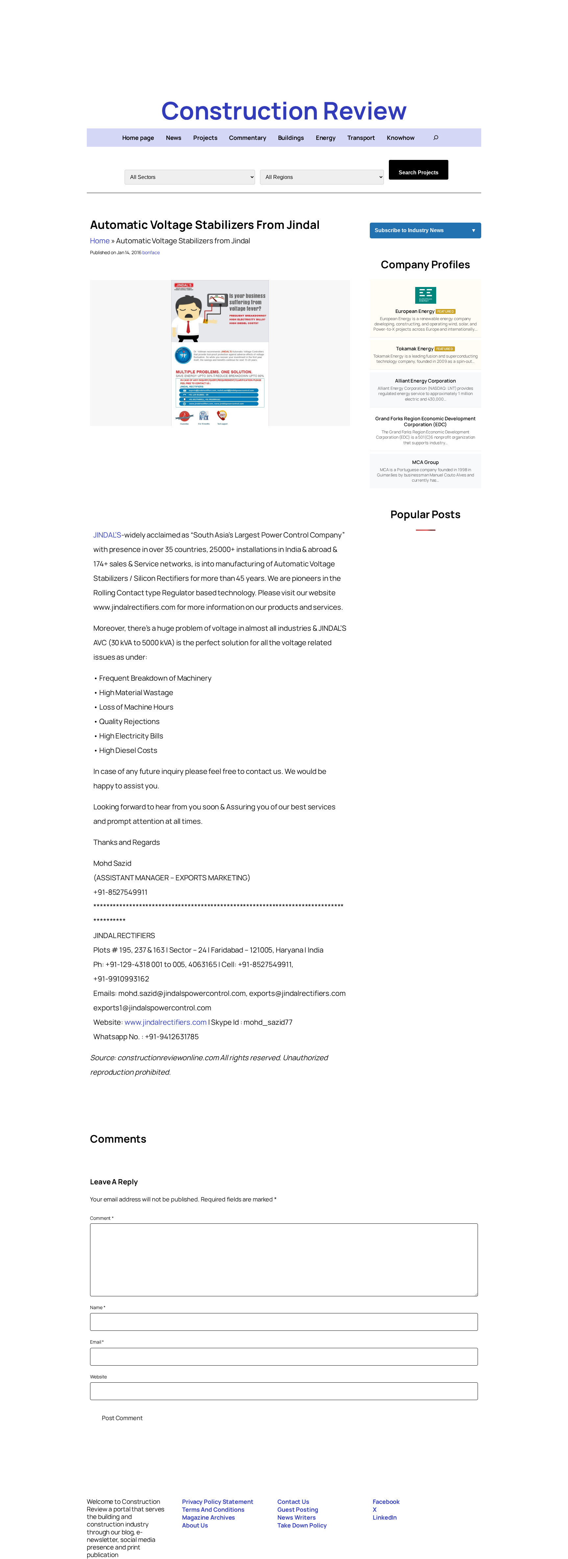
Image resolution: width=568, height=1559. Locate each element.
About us (195, 1525)
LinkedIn (385, 1517)
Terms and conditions (213, 1509)
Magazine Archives (208, 1517)
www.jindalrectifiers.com (165, 1022)
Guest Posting (297, 1509)
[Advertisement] (284, 46)
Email (97, 1342)
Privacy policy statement (217, 1501)
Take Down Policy (301, 1525)
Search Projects (418, 172)
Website (98, 1376)
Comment (102, 1218)
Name (97, 1307)
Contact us (293, 1501)
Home (100, 241)
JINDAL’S (107, 535)
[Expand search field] (436, 137)
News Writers (296, 1517)
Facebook (386, 1501)
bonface (150, 252)
